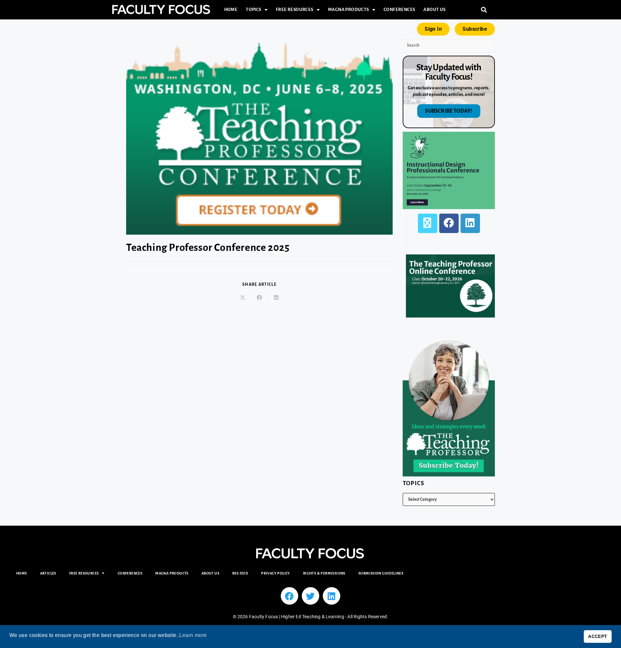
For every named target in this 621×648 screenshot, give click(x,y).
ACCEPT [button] (597, 636)
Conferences (399, 9)
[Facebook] (449, 223)
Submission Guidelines (380, 573)
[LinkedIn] (470, 223)
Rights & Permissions (324, 573)
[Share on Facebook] (259, 297)
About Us (434, 9)
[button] (484, 10)
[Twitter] (310, 596)
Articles (48, 573)
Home (231, 9)
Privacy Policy (275, 573)
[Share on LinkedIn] (276, 297)
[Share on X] (242, 297)
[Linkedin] (331, 596)
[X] (427, 223)
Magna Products (348, 9)
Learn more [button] (193, 635)
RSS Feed (240, 573)
